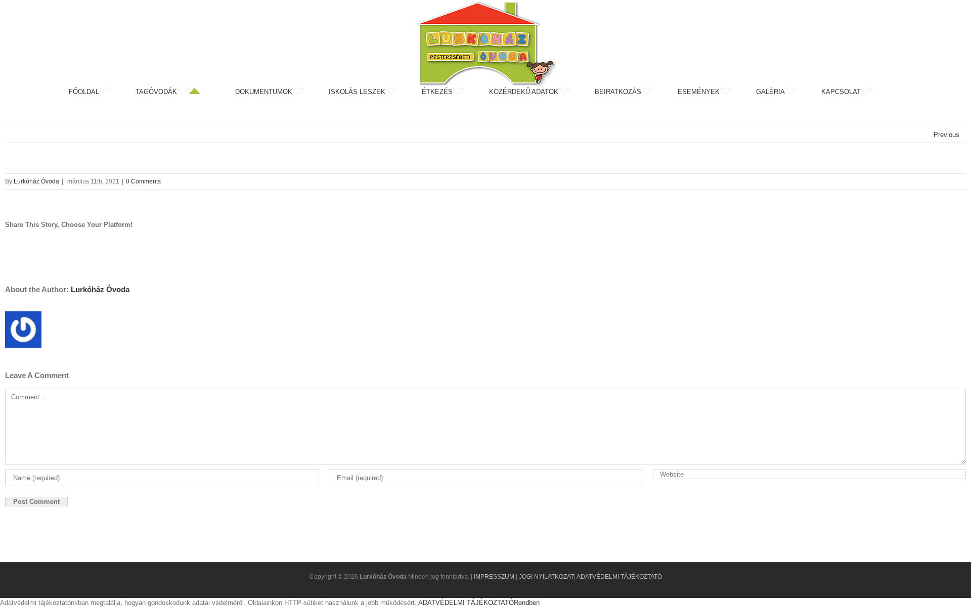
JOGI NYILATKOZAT (546, 576)
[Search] (899, 92)
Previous (946, 134)
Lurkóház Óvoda (36, 181)
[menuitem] (101, 92)
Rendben (527, 602)
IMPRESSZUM (494, 576)
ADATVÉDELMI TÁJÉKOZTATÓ (619, 576)
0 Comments (143, 181)
